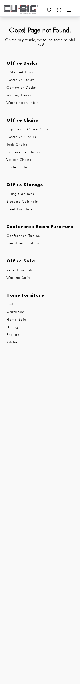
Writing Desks (18, 95)
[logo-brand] (21, 9)
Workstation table (22, 102)
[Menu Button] (69, 10)
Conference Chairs (23, 152)
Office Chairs (22, 120)
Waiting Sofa (18, 277)
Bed (9, 304)
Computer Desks (21, 87)
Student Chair (18, 167)
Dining (12, 327)
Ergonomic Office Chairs (29, 129)
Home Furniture (25, 295)
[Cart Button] (59, 10)
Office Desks (22, 63)
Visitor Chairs (18, 159)
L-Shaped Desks (20, 72)
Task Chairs (16, 144)
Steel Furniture (19, 209)
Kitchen (13, 342)
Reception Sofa (20, 270)
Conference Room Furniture (40, 226)
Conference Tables (23, 236)
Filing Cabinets (20, 194)
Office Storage (24, 184)
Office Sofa (20, 261)
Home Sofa (16, 319)
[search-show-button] (49, 10)
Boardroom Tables (23, 243)
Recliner (13, 334)
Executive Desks (20, 80)
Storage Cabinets (22, 201)
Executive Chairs (21, 137)
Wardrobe (15, 312)
